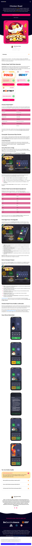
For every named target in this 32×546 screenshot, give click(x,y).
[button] (30, 537)
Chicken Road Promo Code (11, 310)
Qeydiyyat (8, 84)
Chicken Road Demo (5, 298)
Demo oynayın (16, 17)
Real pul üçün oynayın (16, 14)
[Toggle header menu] (30, 1)
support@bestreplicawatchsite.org (20, 535)
